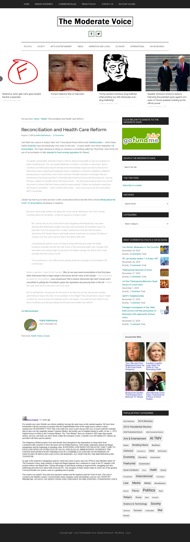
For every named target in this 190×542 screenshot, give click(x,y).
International (144, 476)
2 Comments (135, 276)
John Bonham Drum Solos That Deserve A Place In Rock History (155, 396)
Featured (129, 463)
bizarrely (32, 146)
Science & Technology (135, 503)
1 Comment (135, 291)
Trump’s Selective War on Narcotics (67, 94)
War (160, 510)
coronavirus (141, 451)
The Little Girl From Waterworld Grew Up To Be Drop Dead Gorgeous (134, 366)
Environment (155, 457)
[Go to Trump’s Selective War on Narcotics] (71, 72)
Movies (125, 491)
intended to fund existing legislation (63, 152)
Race (161, 491)
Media (136, 483)
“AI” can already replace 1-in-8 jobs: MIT (140, 258)
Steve (85, 152)
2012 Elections (128, 421)
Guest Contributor (131, 470)
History (163, 470)
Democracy (162, 451)
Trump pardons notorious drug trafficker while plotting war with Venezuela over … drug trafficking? (118, 97)
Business (156, 445)
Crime (151, 451)
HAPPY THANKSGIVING (133, 296)
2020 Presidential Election (132, 432)
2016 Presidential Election (137, 426)
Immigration (127, 477)
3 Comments (135, 265)
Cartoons (128, 450)
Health (33, 336)
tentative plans (96, 142)
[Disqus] (69, 380)
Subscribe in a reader (132, 185)
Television (126, 511)
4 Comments (135, 254)
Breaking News (140, 445)
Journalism (160, 477)
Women (126, 516)
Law (125, 483)
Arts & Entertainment (134, 438)
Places (135, 490)
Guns (144, 470)
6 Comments (58, 135)
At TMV (155, 438)
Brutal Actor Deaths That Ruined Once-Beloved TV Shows (134, 395)
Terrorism (138, 510)
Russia (138, 497)
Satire (147, 497)
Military (147, 483)
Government (144, 464)
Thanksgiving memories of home (137, 270)
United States (150, 511)
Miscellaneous (160, 483)
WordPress (119, 533)
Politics (40, 336)
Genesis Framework (105, 533)
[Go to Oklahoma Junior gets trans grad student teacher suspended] (22, 72)
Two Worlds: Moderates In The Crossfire (140, 247)
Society (47, 336)
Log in (128, 533)
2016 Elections (145, 421)
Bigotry (125, 445)
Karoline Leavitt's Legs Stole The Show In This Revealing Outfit (154, 366)
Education (142, 457)
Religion (127, 497)
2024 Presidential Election (154, 432)
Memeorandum (31, 311)
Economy (129, 457)
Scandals (155, 497)
